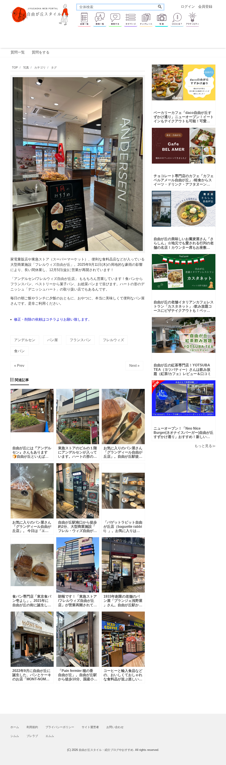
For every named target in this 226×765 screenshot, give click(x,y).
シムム (14, 736)
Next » (134, 365)
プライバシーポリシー (59, 727)
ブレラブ (32, 736)
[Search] (159, 7)
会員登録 (205, 6)
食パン (19, 351)
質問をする (40, 52)
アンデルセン (24, 340)
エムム (49, 736)
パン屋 (52, 340)
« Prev (19, 365)
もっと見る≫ (205, 446)
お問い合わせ (115, 727)
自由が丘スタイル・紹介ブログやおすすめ (106, 750)
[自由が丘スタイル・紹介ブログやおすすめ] (40, 14)
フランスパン (80, 340)
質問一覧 (18, 52)
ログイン (188, 6)
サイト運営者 (90, 727)
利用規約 (32, 727)
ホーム (14, 727)
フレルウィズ (113, 340)
